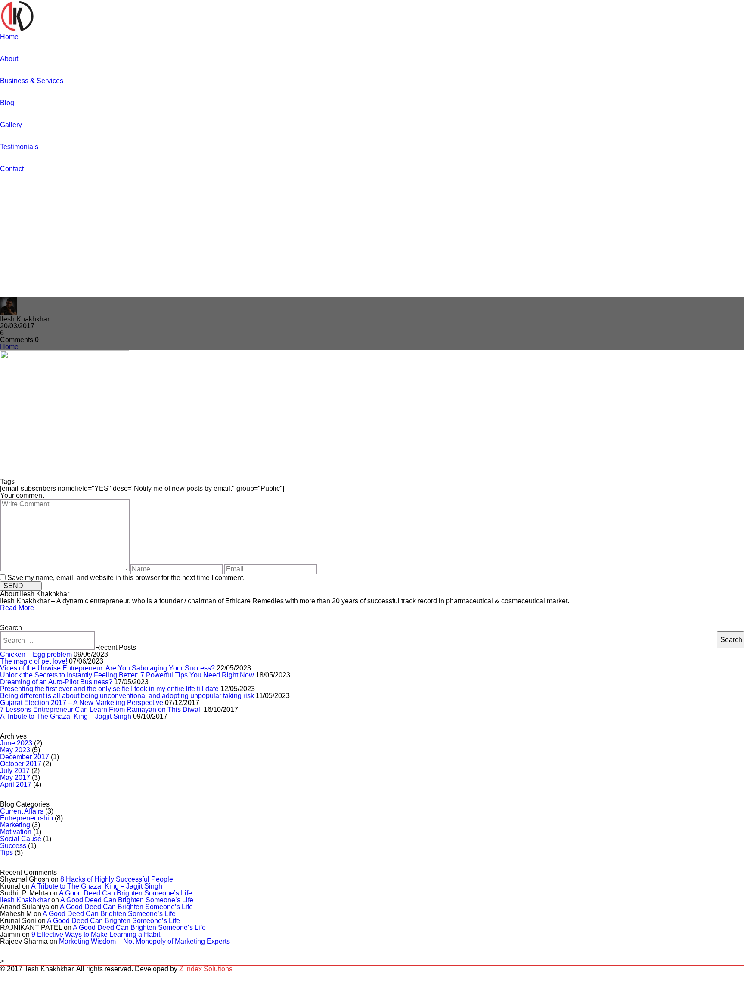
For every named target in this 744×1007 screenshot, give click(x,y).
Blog (7, 102)
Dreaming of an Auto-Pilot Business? (56, 682)
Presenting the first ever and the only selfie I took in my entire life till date (109, 688)
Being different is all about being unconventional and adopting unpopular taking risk (127, 695)
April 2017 (15, 784)
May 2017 (15, 777)
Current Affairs (21, 811)
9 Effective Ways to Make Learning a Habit (95, 934)
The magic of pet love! (33, 661)
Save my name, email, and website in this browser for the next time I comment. (126, 577)
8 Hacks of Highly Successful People (116, 879)
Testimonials (19, 146)
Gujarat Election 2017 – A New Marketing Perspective (81, 702)
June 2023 (16, 743)
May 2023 (15, 750)
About (9, 58)
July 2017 (15, 770)
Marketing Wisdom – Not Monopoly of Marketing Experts (144, 941)
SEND (13, 585)
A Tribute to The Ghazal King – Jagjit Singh (65, 716)
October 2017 (20, 763)
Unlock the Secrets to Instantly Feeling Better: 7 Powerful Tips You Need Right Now (127, 675)
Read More (17, 607)
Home (9, 37)
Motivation (15, 832)
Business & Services (31, 80)
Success (13, 845)
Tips (6, 852)
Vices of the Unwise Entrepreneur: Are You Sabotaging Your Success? (107, 668)
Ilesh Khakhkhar (25, 900)
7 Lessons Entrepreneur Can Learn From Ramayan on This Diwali (101, 709)
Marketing (15, 825)
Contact (12, 168)
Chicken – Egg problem (36, 654)
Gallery (11, 124)
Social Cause (20, 838)
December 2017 (24, 757)
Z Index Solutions (205, 969)
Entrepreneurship (26, 818)
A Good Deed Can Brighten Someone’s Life (125, 893)
